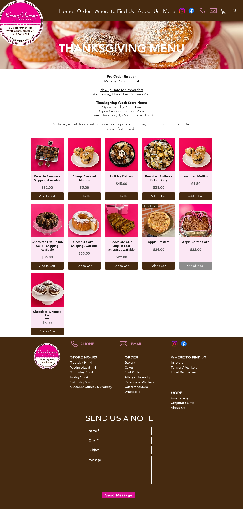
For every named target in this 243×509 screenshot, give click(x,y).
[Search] (235, 10)
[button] (223, 11)
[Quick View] (47, 154)
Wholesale (132, 392)
